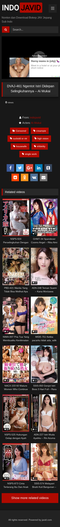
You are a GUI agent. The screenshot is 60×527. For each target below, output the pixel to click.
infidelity (41, 146)
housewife (21, 146)
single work (31, 154)
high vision (42, 138)
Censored (21, 130)
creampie (41, 130)
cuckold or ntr (20, 138)
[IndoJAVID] (25, 8)
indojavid (35, 117)
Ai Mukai (36, 122)
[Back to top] (49, 517)
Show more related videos (30, 498)
